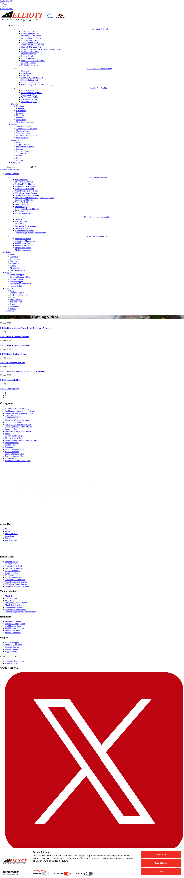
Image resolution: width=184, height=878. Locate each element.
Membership (21, 120)
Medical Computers (29, 102)
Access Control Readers (30, 40)
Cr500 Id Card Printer (13, 422)
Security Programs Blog (14, 449)
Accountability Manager (30, 82)
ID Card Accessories (29, 65)
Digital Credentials (28, 54)
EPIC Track (26, 75)
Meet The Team (22, 151)
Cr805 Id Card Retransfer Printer (18, 424)
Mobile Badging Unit (29, 80)
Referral (19, 160)
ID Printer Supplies (28, 63)
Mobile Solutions (12, 443)
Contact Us (15, 162)
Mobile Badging (27, 58)
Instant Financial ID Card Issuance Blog (21, 440)
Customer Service (23, 131)
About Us (15, 140)
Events (19, 156)
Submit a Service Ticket (9, 169)
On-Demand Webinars (25, 147)
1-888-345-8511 (6, 9)
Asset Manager (27, 73)
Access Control (11, 564)
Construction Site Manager (15, 609)
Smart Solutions (27, 31)
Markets (14, 104)
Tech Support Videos (13, 645)
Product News (10, 445)
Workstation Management (31, 93)
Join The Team (22, 153)
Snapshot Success (23, 144)
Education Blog (11, 429)
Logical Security (27, 56)
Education (20, 106)
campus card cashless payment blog (19, 413)
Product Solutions (18, 25)
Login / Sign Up (6, 1)
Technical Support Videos (26, 129)
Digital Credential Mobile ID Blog (18, 427)
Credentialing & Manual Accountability (36, 84)
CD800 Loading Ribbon (10, 380)
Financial (20, 113)
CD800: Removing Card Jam (12, 363)
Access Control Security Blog (17, 409)
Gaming (19, 117)
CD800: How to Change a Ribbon (14, 345)
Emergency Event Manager (32, 78)
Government (21, 111)
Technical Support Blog (14, 454)
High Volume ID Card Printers (33, 60)
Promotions (20, 158)
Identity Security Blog (13, 438)
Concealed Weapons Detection (33, 47)
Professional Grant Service (26, 135)
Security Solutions (12, 452)
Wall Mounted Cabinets (30, 97)
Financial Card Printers (30, 51)
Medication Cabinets (29, 99)
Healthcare (20, 115)
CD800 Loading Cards (9, 389)
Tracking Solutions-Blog (14, 456)
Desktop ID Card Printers (31, 36)
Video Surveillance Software (32, 42)
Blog (18, 142)
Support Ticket (22, 138)
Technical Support (23, 126)
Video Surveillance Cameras (32, 45)
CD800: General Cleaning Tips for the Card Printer (22, 371)
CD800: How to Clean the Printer (14, 337)
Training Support (23, 133)
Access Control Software (31, 38)
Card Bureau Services (25, 122)
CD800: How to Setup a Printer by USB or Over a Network (25, 328)
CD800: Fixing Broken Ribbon (13, 354)
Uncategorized (11, 458)
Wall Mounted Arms (29, 95)
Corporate (20, 108)
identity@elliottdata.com (14, 661)
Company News (11, 418)
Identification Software (30, 33)
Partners (19, 149)
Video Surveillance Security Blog (18, 461)
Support (14, 124)
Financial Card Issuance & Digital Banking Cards (40, 49)
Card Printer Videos (13, 415)
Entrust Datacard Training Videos (18, 431)
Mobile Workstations (29, 90)
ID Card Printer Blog (13, 436)
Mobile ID (25, 71)
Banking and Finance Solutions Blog (19, 411)
